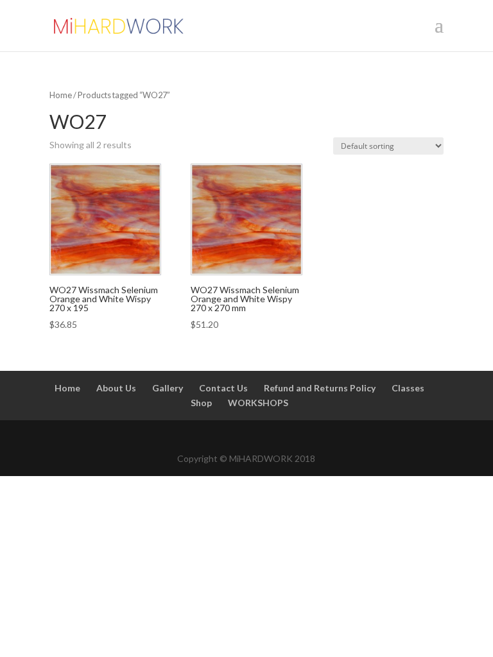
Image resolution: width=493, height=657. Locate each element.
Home (60, 95)
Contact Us (223, 387)
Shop (201, 402)
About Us (116, 387)
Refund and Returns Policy (320, 387)
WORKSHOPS (258, 402)
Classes (408, 387)
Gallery (167, 387)
